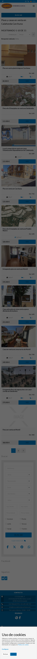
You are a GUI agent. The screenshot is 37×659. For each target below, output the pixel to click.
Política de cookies (23, 644)
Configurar (5, 649)
